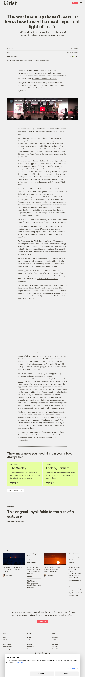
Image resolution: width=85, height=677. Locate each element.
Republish (55, 646)
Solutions (5, 642)
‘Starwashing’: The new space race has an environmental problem (12, 569)
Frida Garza (50, 575)
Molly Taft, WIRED (32, 562)
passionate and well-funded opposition (47, 412)
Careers (29, 644)
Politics (5, 639)
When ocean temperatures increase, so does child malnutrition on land (52, 569)
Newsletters (55, 637)
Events (54, 639)
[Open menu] (80, 3)
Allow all (66, 673)
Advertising (55, 644)
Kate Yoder (9, 575)
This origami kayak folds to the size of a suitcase (40, 513)
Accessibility (55, 649)
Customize (41, 673)
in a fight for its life (59, 161)
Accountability (7, 644)
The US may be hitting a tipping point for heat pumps (34, 583)
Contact (29, 642)
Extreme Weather (7, 646)
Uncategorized (20, 521)
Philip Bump (10, 44)
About (29, 637)
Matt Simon (30, 587)
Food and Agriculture (8, 649)
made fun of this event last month (44, 78)
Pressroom (30, 649)
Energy (4, 637)
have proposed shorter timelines (36, 276)
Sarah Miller (10, 521)
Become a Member (57, 642)
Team (28, 639)
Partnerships (30, 646)
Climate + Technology (72, 52)
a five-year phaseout (50, 273)
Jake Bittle (30, 576)
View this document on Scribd (42, 352)
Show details (71, 668)
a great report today (53, 189)
